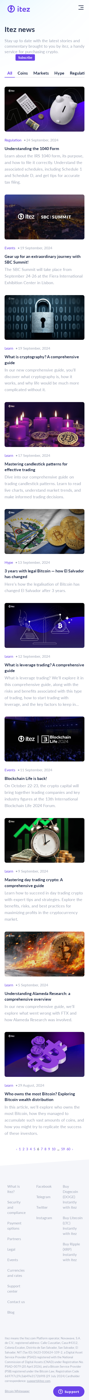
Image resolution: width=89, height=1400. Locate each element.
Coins (23, 73)
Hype (59, 73)
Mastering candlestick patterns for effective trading (36, 466)
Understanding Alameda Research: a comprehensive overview (37, 996)
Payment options (14, 1225)
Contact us (16, 1301)
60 (68, 1149)
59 (63, 1149)
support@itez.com (38, 1381)
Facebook (44, 1186)
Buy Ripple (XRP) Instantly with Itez (71, 1251)
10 (53, 1149)
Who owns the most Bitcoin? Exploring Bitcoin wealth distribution (40, 1096)
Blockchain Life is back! (26, 778)
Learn (9, 348)
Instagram (44, 1217)
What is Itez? (13, 1189)
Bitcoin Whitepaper (17, 1391)
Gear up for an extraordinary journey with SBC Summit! (43, 259)
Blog (10, 1312)
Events (10, 247)
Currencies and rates (16, 1273)
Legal (11, 1249)
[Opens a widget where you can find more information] (68, 1392)
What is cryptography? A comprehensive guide (42, 359)
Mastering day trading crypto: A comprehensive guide (34, 882)
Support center (13, 1288)
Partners (14, 1238)
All (9, 73)
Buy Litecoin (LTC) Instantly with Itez (73, 1225)
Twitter (42, 1207)
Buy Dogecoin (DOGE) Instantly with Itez (70, 1197)
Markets (41, 73)
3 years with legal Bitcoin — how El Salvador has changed (44, 573)
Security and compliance (16, 1207)
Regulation (13, 140)
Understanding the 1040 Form (32, 148)
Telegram (43, 1196)
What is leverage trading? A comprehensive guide (44, 667)
